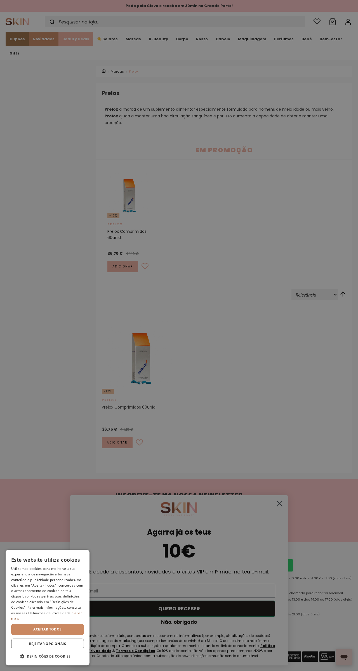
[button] (47, 656)
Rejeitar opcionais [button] (47, 643)
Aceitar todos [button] (47, 629)
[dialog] (48, 607)
